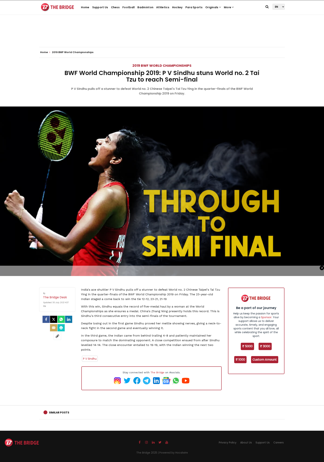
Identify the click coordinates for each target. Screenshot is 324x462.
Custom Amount (265, 359)
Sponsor (266, 317)
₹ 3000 (265, 346)
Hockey (177, 7)
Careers (278, 442)
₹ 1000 (240, 359)
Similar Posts (59, 412)
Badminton (145, 7)
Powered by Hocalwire (173, 452)
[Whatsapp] (61, 319)
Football (128, 7)
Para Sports (193, 7)
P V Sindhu (90, 359)
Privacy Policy (227, 442)
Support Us (100, 7)
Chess (115, 7)
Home (85, 7)
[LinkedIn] (68, 319)
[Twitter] (53, 319)
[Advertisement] (162, 35)
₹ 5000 (247, 346)
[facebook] (46, 319)
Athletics (162, 7)
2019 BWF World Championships (161, 65)
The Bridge (157, 372)
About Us (246, 442)
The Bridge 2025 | (147, 452)
